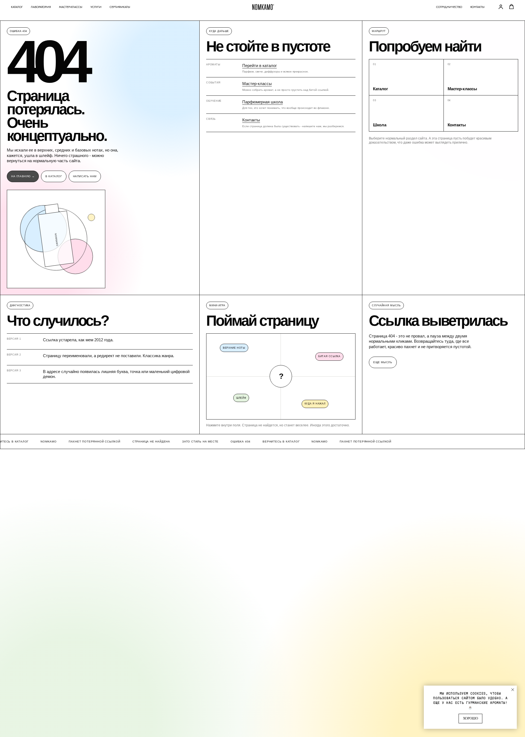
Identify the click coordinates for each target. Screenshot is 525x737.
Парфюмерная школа (262, 102)
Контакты (477, 7)
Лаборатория (41, 7)
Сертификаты (120, 7)
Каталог (17, 7)
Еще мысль (382, 362)
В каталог (53, 176)
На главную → (22, 176)
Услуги (96, 7)
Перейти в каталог (259, 65)
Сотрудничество (449, 7)
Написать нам (85, 176)
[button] (500, 6)
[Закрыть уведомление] (512, 689)
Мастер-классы (70, 7)
